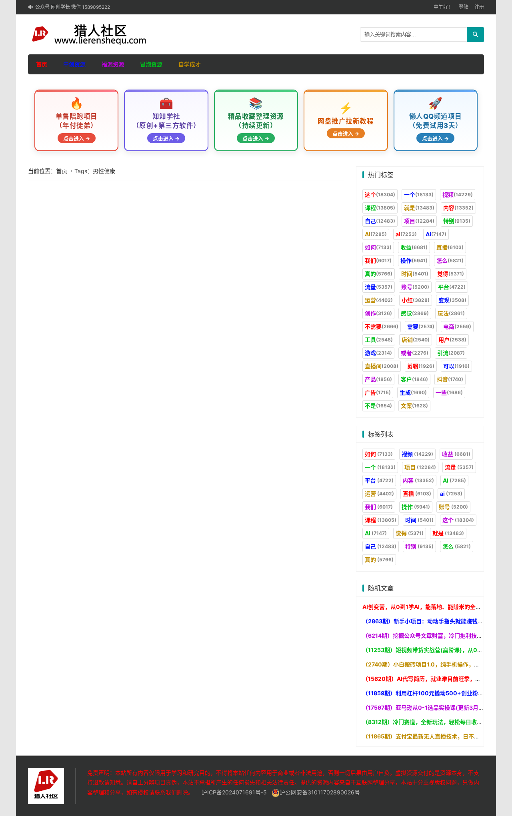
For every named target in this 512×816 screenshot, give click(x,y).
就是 (419, 207)
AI (376, 234)
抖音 (450, 379)
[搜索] (475, 34)
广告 (378, 392)
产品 (378, 379)
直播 (450, 247)
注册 (479, 7)
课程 (380, 207)
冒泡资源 (151, 64)
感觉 (415, 313)
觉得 (450, 273)
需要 (420, 326)
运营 (379, 300)
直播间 (381, 366)
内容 (458, 207)
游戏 (378, 352)
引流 (451, 352)
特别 (456, 220)
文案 (414, 405)
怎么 (450, 260)
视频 (457, 194)
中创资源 (74, 64)
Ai (436, 234)
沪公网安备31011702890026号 (320, 792)
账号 (415, 286)
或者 (414, 352)
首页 (41, 64)
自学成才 (189, 64)
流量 (378, 286)
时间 (414, 273)
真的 (378, 273)
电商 (457, 326)
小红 (416, 300)
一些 (449, 392)
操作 (414, 260)
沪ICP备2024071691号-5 (234, 792)
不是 (378, 405)
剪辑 (420, 366)
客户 (414, 379)
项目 (419, 220)
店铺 (416, 339)
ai (406, 234)
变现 (452, 300)
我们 (378, 260)
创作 (378, 313)
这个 (380, 194)
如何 (378, 247)
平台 (452, 286)
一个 (419, 194)
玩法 (451, 313)
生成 (413, 392)
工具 (379, 339)
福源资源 (113, 64)
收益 (414, 247)
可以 (456, 366)
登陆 (463, 7)
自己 (380, 220)
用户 (452, 339)
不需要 (381, 326)
